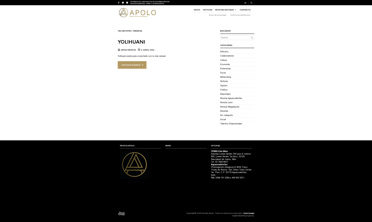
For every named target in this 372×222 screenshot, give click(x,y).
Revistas (224, 111)
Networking (225, 77)
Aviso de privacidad (217, 15)
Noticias (224, 81)
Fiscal (223, 73)
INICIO (197, 10)
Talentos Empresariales (231, 123)
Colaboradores (227, 56)
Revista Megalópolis (229, 107)
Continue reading (131, 65)
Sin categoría (226, 115)
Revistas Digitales (224, 10)
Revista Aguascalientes (231, 98)
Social (223, 119)
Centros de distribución (240, 15)
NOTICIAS (207, 10)
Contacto (245, 10)
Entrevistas (225, 68)
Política (223, 90)
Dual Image (249, 213)
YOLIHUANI (131, 42)
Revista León (226, 102)
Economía (225, 64)
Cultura (223, 60)
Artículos (224, 51)
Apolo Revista (128, 50)
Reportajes (225, 94)
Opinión (223, 85)
